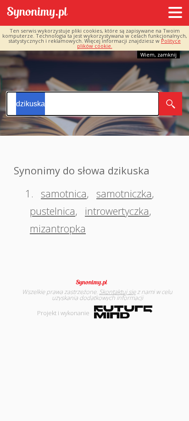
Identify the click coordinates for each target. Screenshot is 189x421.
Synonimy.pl (37, 13)
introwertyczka (117, 211)
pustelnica (52, 211)
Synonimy (94, 282)
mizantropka (58, 228)
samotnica (64, 193)
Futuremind (123, 312)
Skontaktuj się (117, 292)
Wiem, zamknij (158, 54)
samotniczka (124, 193)
